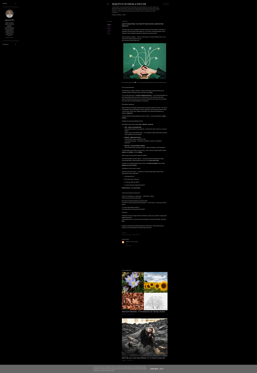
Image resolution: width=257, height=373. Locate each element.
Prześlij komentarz (130, 314)
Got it (161, 369)
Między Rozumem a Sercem (129, 4)
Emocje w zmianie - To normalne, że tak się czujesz (143, 312)
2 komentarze (129, 360)
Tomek (127, 241)
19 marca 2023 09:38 (134, 241)
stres (108, 32)
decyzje (109, 28)
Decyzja (138, 82)
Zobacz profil (9, 37)
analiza (108, 26)
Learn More (154, 369)
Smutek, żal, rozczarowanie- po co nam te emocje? (143, 358)
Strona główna (116, 14)
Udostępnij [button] (109, 21)
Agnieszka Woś (9, 20)
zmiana (109, 33)
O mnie (124, 14)
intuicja (108, 30)
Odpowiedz (128, 245)
